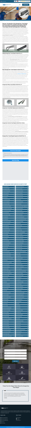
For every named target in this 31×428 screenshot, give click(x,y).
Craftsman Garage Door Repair (6, 214)
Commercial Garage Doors (6, 212)
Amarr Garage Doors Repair (6, 188)
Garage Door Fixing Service (6, 264)
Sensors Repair (18, 318)
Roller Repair (17, 303)
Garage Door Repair (18, 199)
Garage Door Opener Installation (7, 331)
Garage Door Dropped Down (6, 251)
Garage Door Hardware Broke (6, 286)
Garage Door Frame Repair (6, 275)
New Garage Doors (18, 279)
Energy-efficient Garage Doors (6, 223)
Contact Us (3, 421)
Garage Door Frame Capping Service (7, 273)
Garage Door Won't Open (19, 249)
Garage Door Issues (5, 303)
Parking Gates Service (18, 290)
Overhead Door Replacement (19, 286)
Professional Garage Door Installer (20, 292)
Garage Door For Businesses (6, 266)
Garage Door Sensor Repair (19, 208)
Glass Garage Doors (18, 260)
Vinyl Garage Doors (18, 327)
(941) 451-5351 (26, 4)
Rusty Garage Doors (18, 312)
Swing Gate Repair (18, 325)
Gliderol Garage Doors (18, 262)
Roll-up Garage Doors (18, 301)
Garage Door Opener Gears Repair (7, 329)
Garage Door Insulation (5, 299)
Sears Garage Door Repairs (19, 314)
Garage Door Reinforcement (19, 195)
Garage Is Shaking (18, 253)
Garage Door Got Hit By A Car (6, 279)
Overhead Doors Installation (19, 288)
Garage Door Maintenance (6, 314)
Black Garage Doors (5, 197)
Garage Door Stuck (18, 223)
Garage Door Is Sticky (5, 301)
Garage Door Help (5, 290)
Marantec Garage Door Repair (19, 275)
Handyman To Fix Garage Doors (20, 266)
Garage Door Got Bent (5, 277)
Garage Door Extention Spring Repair (7, 262)
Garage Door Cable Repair (6, 240)
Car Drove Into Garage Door (6, 201)
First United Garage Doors (6, 227)
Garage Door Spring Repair (19, 214)
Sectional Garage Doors (19, 316)
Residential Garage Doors (19, 299)
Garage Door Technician (19, 225)
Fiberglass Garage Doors (6, 225)
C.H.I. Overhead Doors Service (6, 199)
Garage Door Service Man (19, 210)
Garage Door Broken (5, 238)
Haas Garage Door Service (19, 264)
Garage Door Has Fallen (5, 288)
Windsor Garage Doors (19, 331)
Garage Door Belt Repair (6, 236)
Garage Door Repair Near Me (19, 201)
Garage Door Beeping (5, 234)
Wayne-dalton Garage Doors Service (20, 329)
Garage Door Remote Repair (19, 197)
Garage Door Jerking (5, 305)
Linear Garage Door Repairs (19, 273)
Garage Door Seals (5, 249)
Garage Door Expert (5, 260)
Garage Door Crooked (5, 247)
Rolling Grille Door (18, 305)
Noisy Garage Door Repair (6, 316)
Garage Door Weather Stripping (20, 240)
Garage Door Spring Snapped (19, 221)
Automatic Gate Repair (5, 195)
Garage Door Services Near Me (20, 212)
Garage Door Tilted (18, 227)
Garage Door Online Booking (6, 327)
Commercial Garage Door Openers (7, 210)
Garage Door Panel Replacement (20, 186)
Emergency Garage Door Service (7, 221)
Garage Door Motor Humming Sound (7, 318)
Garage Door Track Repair (19, 234)
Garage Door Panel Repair (19, 188)
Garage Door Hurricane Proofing (7, 292)
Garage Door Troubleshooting (19, 236)
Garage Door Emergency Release (7, 253)
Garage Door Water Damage (19, 238)
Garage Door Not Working (6, 325)
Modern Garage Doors (18, 277)
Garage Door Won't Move (19, 247)
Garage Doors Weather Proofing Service (21, 251)
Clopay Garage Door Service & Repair (7, 208)
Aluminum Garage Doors (6, 186)
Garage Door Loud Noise (6, 312)
